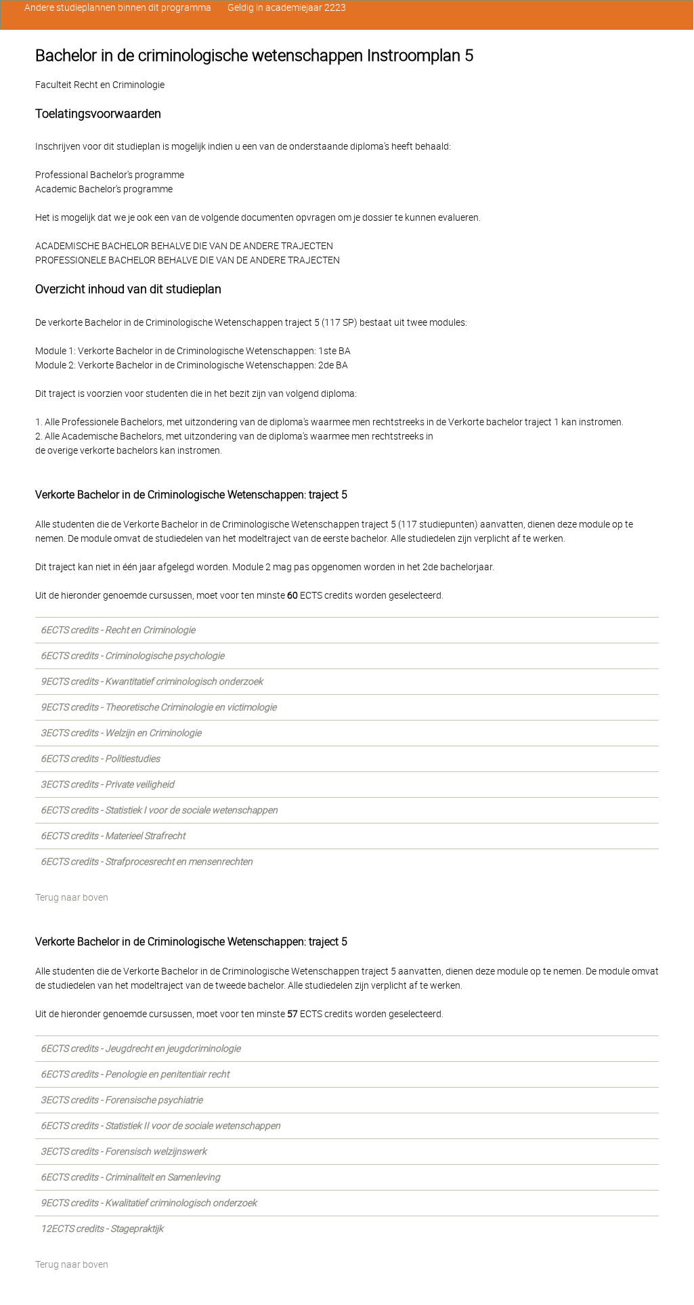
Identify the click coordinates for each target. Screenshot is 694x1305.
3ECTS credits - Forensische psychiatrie (121, 1099)
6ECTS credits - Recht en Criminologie (118, 629)
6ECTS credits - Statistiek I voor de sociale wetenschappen (159, 810)
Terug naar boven (71, 897)
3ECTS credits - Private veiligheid (107, 784)
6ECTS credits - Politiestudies (100, 758)
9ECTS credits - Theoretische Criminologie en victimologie (158, 707)
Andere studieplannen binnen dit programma (117, 7)
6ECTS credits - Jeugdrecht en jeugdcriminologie (140, 1048)
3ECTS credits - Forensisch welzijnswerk (124, 1151)
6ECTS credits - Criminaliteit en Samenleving (130, 1177)
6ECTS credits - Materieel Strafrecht (113, 835)
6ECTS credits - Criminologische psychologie (132, 655)
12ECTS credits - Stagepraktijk (102, 1228)
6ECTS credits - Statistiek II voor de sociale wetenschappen (160, 1125)
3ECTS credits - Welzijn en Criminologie (121, 732)
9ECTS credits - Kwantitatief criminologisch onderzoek (152, 681)
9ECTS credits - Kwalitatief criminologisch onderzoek (149, 1202)
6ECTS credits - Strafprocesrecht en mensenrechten (147, 861)
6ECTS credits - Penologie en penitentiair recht (135, 1074)
